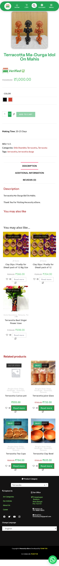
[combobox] (29, 485)
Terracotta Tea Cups (16, 453)
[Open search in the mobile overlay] (34, 5)
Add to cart (25, 114)
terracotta (12, 151)
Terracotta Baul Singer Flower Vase (16, 322)
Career (5, 510)
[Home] (17, 5)
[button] (18, 234)
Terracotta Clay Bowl (43, 453)
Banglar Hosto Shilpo (16, 388)
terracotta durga (26, 151)
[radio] (5, 99)
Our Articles (7, 501)
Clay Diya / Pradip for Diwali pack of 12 (43, 266)
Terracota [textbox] (28, 485)
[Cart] (26, 5)
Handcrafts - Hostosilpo (15, 390)
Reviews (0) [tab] (29, 180)
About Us (6, 505)
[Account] (42, 5)
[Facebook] (4, 517)
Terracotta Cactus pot (16, 395)
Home (17, 7)
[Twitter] (9, 517)
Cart (26, 7)
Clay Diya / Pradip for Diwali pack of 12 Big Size (16, 266)
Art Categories (8, 497)
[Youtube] (14, 517)
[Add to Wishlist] (10, 114)
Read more (19, 279)
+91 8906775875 (37, 510)
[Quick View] (10, 279)
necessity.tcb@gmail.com (41, 516)
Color (7, 93)
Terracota (42, 147)
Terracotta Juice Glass (43, 395)
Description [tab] (29, 166)
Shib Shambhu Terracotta (25, 147)
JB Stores (16, 261)
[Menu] (51, 5)
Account (41, 7)
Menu (51, 7)
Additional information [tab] (29, 173)
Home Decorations (10, 315)
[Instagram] (19, 517)
